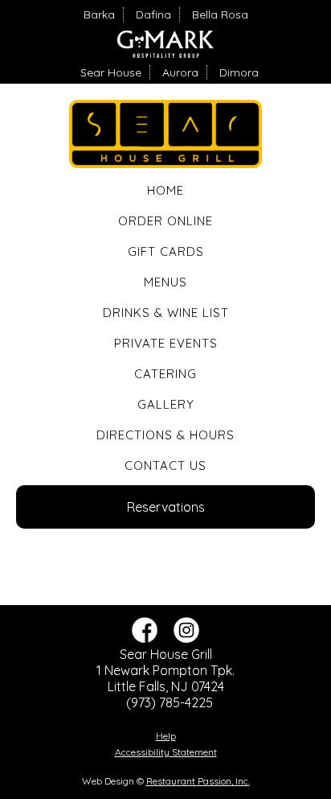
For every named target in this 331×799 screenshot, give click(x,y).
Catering (165, 373)
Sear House (110, 72)
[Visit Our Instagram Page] (186, 638)
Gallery (165, 404)
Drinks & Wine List (166, 312)
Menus (165, 282)
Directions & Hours (165, 435)
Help (166, 736)
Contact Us (165, 465)
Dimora (239, 72)
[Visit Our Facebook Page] (144, 638)
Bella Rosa (220, 14)
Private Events (166, 343)
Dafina (153, 14)
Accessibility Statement (166, 752)
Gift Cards (166, 251)
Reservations (166, 507)
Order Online (165, 221)
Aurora (180, 72)
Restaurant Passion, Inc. (198, 781)
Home (165, 190)
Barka (99, 14)
